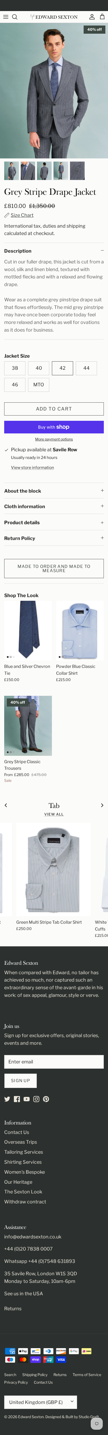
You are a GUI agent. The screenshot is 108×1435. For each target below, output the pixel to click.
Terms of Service (87, 1374)
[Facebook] (17, 1099)
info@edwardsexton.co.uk (32, 1236)
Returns (12, 1308)
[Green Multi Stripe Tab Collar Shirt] (53, 869)
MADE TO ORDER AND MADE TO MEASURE (54, 568)
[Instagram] (36, 1099)
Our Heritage (18, 1182)
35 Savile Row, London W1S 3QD (40, 1273)
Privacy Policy (16, 1382)
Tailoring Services (23, 1152)
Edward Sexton (31, 1416)
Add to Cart (54, 409)
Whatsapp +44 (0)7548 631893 (39, 1261)
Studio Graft (89, 1416)
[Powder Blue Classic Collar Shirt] (80, 631)
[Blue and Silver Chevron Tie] (28, 631)
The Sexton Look (23, 1191)
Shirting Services (23, 1162)
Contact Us (16, 1132)
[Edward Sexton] (54, 17)
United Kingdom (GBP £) (36, 1402)
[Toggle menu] (6, 17)
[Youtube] (27, 1099)
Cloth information (24, 506)
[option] (54, 90)
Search (10, 1374)
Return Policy (19, 538)
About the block (22, 491)
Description (17, 251)
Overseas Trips (20, 1142)
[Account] (90, 17)
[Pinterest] (46, 1099)
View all (54, 814)
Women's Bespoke (24, 1172)
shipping (76, 226)
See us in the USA (23, 1293)
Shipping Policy (34, 1374)
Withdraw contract (25, 1201)
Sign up (20, 1080)
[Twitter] (7, 1099)
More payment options (54, 439)
